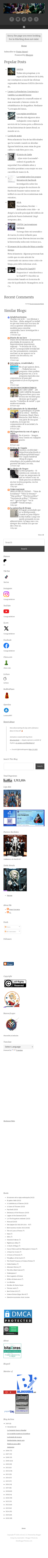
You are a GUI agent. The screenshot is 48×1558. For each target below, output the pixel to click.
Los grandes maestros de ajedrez (18, 1433)
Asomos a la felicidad (28, 450)
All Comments (11, 931)
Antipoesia (10, 1447)
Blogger (29, 55)
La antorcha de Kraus (20, 508)
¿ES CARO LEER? (26, 390)
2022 (7, 1505)
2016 (7, 1484)
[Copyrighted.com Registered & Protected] (10, 1334)
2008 (7, 1457)
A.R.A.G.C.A (23, 1535)
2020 (7, 1498)
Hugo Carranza (14, 909)
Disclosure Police (9, 1121)
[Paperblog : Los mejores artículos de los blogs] (9, 1413)
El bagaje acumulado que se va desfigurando (30, 511)
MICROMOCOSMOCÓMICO (23, 388)
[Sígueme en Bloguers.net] (27, 1392)
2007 (7, 1454)
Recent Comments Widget (37, 304)
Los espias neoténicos (27, 114)
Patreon (9, 895)
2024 (7, 1511)
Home (24, 46)
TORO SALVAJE (17, 489)
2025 (7, 1515)
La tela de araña (15, 136)
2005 (7, 1423)
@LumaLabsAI (14, 740)
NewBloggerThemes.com (24, 1541)
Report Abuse (9, 722)
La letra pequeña (26, 471)
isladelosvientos (18, 317)
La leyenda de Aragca (14, 1437)
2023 (7, 1508)
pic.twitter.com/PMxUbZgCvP (24, 743)
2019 (7, 1494)
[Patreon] (19, 19)
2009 (7, 1461)
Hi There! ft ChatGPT (26, 269)
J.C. (10, 912)
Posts (8, 927)
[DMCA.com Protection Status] (18, 1323)
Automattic (20, 1538)
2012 (7, 1471)
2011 (7, 1467)
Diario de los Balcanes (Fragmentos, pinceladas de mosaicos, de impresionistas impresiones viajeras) (25, 343)
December (10, 1427)
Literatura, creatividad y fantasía (22, 364)
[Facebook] (12, 19)
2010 (7, 1464)
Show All (41, 535)
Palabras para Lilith (14, 1444)
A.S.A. (19, 202)
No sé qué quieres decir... (29, 367)
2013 (7, 1474)
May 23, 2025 (33, 749)
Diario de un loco (18, 338)
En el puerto (24, 435)
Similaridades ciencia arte (15, 1440)
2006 (7, 1450)
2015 (7, 1481)
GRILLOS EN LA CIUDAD (20, 491)
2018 (7, 1491)
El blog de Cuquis (18, 448)
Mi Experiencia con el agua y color (24, 432)
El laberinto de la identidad (23, 409)
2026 (7, 1518)
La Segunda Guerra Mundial (16, 1430)
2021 (7, 1501)
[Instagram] (31, 19)
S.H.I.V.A (20, 69)
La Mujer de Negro (19, 469)
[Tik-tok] (36, 19)
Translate (19, 1050)
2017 (7, 1488)
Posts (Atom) (22, 52)
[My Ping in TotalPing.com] (22, 1413)
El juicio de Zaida (24, 154)
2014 (7, 1477)
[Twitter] (25, 19)
